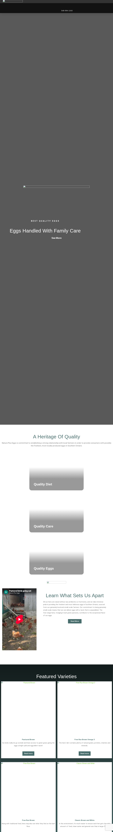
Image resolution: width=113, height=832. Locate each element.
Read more (28, 753)
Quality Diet (43, 484)
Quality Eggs (44, 568)
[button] (110, 4)
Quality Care (43, 526)
